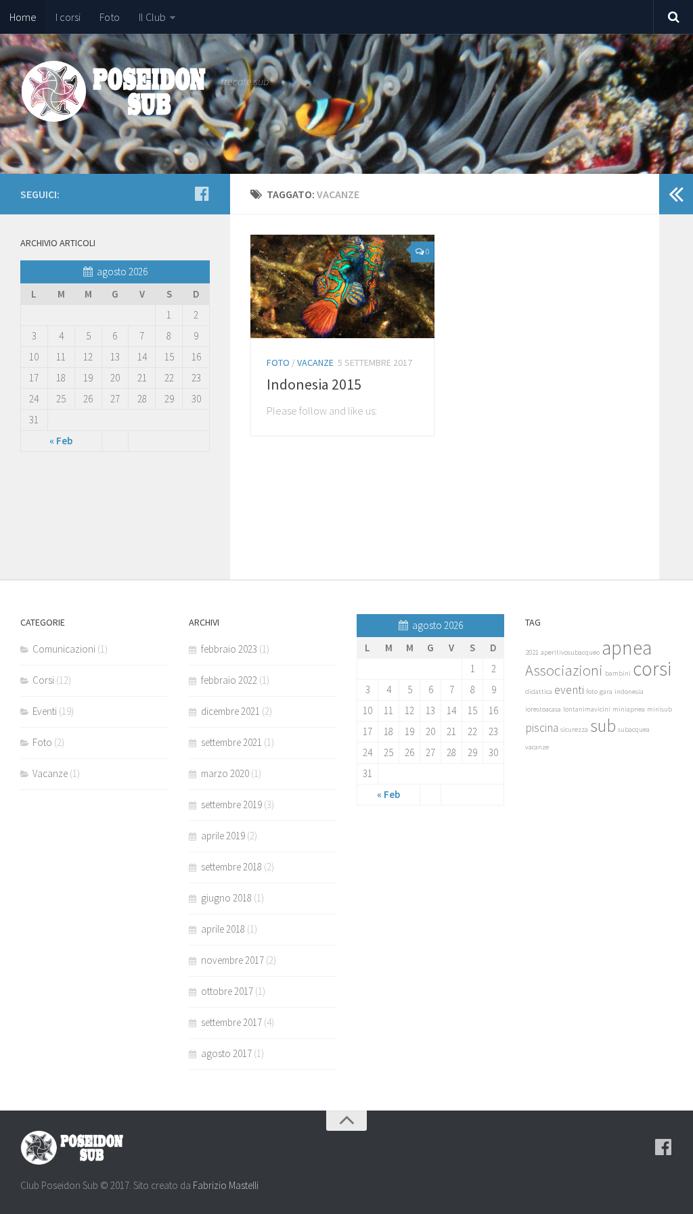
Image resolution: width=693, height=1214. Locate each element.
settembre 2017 (231, 1022)
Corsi (43, 680)
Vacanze (315, 362)
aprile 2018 (223, 929)
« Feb (60, 440)
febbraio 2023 (229, 649)
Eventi (44, 711)
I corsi (68, 17)
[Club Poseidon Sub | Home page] (113, 91)
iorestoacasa (543, 709)
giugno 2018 (226, 897)
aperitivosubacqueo (570, 652)
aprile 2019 (223, 835)
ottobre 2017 (227, 991)
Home (23, 17)
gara (606, 691)
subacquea (634, 729)
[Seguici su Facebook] (202, 193)
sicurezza (574, 729)
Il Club (152, 17)
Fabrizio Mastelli (226, 1185)
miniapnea (628, 709)
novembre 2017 (232, 960)
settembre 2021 (231, 742)
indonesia (629, 691)
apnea (627, 647)
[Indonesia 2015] (342, 286)
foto (592, 691)
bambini (618, 673)
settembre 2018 (231, 866)
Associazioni (564, 670)
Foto (109, 17)
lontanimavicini (586, 709)
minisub (659, 709)
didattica (538, 691)
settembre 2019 (231, 804)
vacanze (537, 747)
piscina (541, 727)
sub (603, 725)
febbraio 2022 (229, 680)
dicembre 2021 (230, 711)
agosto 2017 (226, 1053)
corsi (652, 668)
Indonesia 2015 (314, 384)
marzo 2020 (225, 773)
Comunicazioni (63, 649)
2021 (532, 652)
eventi (569, 689)
